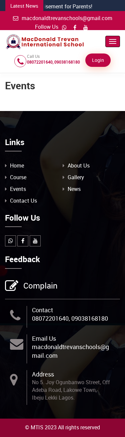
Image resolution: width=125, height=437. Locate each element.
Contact (42, 310)
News (74, 189)
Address (43, 374)
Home (17, 165)
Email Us (44, 338)
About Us (79, 165)
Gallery (76, 177)
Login (98, 60)
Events (18, 189)
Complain (40, 285)
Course (18, 177)
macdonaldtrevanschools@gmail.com (67, 18)
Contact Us (23, 200)
